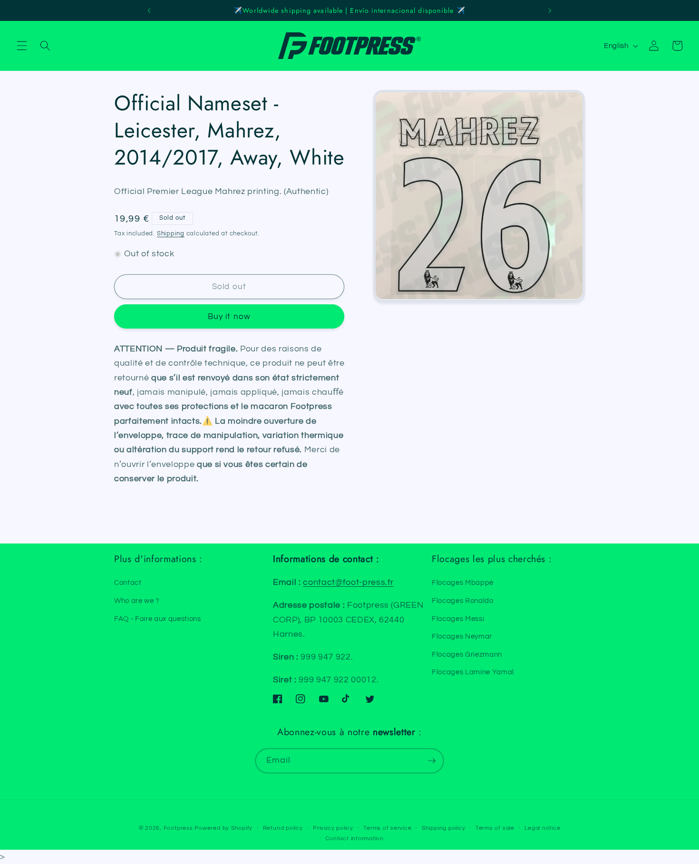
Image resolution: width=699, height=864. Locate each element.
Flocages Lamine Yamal (473, 672)
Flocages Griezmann (467, 654)
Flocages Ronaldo (463, 600)
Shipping (170, 233)
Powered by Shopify (223, 828)
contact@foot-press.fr (348, 582)
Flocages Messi (458, 618)
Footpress (178, 828)
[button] (21, 45)
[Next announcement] (549, 10)
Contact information (354, 838)
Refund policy (283, 828)
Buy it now (229, 316)
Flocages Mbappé (463, 582)
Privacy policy (333, 828)
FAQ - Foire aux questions (157, 618)
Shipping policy (444, 828)
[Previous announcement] (149, 10)
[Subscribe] (431, 760)
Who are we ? (137, 600)
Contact (128, 582)
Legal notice (542, 828)
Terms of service (387, 828)
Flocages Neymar (462, 636)
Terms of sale (495, 828)
